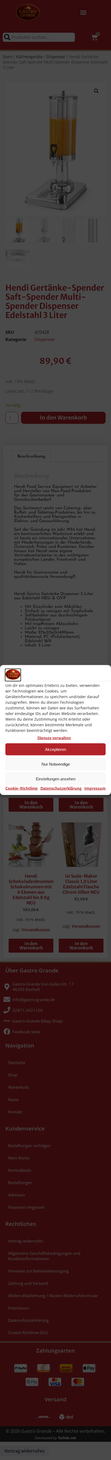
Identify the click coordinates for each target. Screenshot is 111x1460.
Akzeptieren (55, 749)
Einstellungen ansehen (55, 778)
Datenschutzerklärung (61, 788)
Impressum (95, 788)
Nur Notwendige (55, 764)
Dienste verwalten (54, 738)
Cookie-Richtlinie (21, 788)
